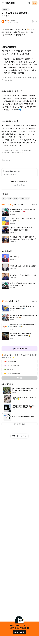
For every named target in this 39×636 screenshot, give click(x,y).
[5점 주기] (24, 185)
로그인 (34, 3)
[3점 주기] (19, 185)
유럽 (9, 198)
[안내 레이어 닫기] (36, 624)
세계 (4, 198)
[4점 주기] (22, 185)
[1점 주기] (15, 185)
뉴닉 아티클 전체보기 (19, 424)
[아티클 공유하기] (32, 21)
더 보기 (33, 205)
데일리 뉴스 (6, 9)
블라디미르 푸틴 (24, 198)
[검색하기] (29, 3)
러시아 (15, 198)
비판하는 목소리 (11, 140)
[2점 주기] (17, 185)
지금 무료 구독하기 (19, 632)
